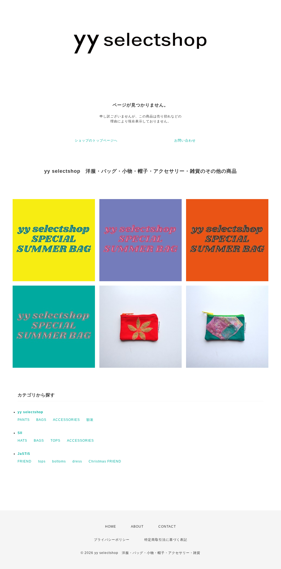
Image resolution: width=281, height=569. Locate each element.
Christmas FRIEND (105, 461)
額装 (90, 420)
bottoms (59, 461)
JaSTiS (24, 454)
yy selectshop (30, 412)
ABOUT (137, 526)
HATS (22, 440)
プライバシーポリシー (112, 540)
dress (77, 461)
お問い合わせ (185, 140)
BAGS (41, 420)
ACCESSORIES (66, 420)
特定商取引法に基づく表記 (165, 540)
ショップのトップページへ (96, 140)
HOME (110, 526)
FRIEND (25, 461)
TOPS (55, 440)
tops (42, 461)
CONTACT (167, 526)
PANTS (24, 420)
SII (20, 433)
